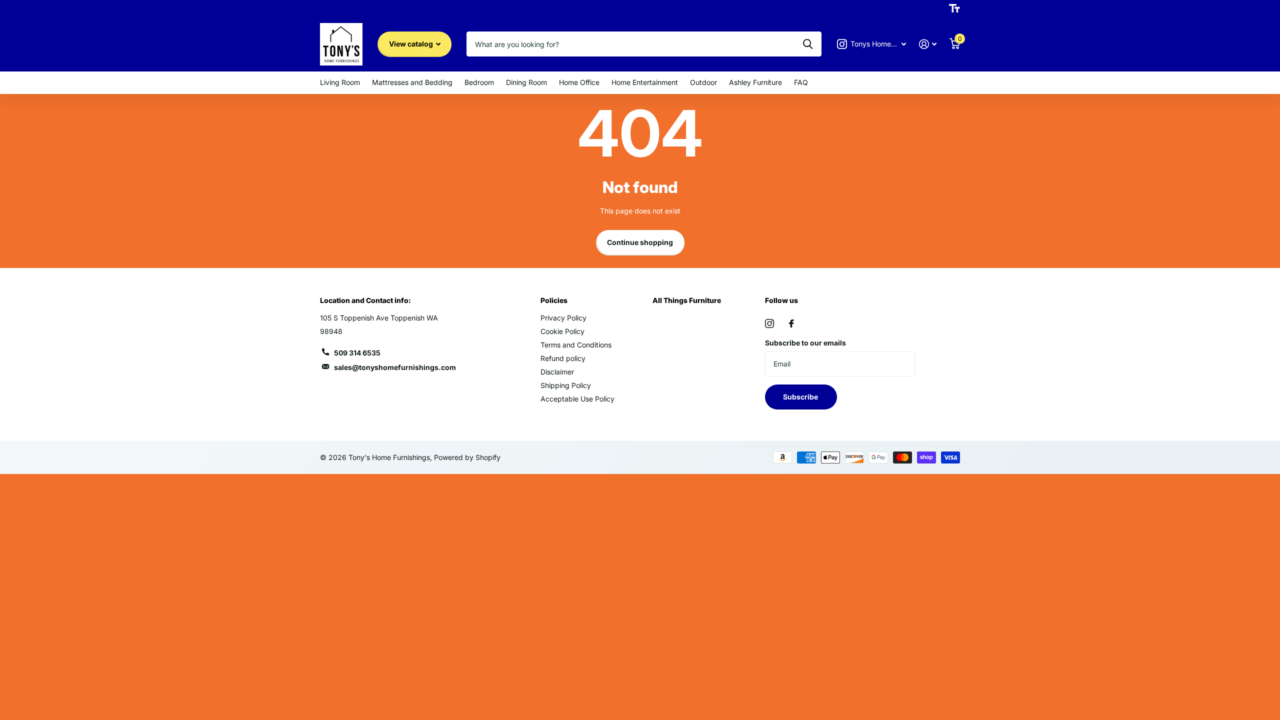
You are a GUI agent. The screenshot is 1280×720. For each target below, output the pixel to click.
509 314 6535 (357, 352)
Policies (554, 300)
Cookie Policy (562, 331)
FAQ (801, 82)
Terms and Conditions (576, 344)
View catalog (411, 44)
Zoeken (808, 44)
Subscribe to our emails (805, 342)
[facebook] (791, 324)
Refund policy (563, 358)
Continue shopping (640, 242)
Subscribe (801, 396)
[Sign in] (927, 44)
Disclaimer (557, 372)
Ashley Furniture (755, 82)
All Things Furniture (686, 300)
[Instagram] (769, 323)
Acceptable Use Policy (577, 398)
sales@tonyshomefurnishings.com (395, 367)
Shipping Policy (565, 385)
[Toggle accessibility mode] (954, 8)
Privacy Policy (563, 318)
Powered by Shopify (467, 457)
